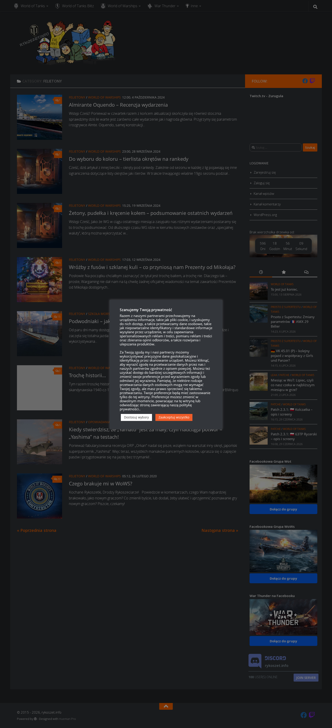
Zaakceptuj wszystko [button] (174, 417)
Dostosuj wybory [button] (136, 417)
